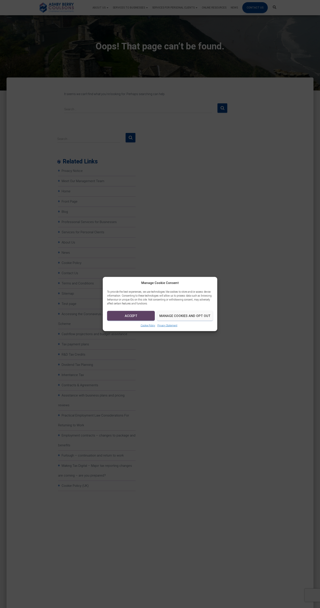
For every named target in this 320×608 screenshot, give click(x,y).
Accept (131, 316)
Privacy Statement (167, 325)
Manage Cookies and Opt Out (185, 316)
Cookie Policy (148, 325)
